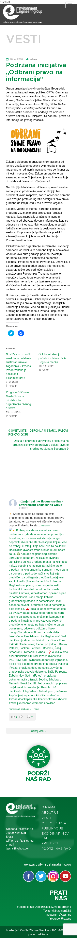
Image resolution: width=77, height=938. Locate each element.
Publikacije (52, 828)
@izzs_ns (65, 914)
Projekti (49, 843)
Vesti (46, 817)
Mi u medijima (53, 823)
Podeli (36, 708)
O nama (48, 807)
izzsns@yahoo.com (18, 848)
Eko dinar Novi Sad (55, 836)
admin (33, 59)
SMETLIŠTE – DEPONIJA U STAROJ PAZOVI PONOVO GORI (38, 432)
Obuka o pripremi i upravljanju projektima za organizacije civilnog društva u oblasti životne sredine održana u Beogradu (41, 444)
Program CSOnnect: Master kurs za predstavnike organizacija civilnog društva (18, 400)
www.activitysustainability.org (47, 864)
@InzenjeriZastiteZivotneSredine (50, 907)
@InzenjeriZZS (61, 910)
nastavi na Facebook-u (20, 708)
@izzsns (66, 918)
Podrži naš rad (56, 848)
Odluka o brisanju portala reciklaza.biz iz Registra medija (52, 358)
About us (49, 812)
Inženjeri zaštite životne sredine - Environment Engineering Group (41, 503)
